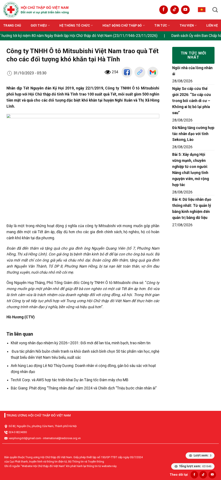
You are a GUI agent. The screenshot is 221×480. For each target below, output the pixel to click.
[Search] (215, 9)
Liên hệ (212, 25)
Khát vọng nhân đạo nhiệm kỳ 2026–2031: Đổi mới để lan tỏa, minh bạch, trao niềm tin (80, 343)
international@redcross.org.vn (62, 438)
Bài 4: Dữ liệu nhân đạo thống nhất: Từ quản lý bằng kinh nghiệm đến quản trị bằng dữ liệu (191, 208)
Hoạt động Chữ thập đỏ (122, 25)
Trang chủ (12, 25)
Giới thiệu (39, 25)
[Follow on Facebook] (163, 9)
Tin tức (160, 25)
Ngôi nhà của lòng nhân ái (192, 71)
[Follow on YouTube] (185, 9)
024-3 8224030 (18, 432)
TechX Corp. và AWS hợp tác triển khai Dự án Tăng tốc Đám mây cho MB (69, 380)
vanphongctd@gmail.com (25, 438)
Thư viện (187, 25)
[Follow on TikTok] (174, 9)
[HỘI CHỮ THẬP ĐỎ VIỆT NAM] (36, 9)
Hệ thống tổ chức (74, 25)
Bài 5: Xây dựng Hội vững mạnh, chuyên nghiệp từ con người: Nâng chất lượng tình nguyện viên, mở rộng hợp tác (190, 169)
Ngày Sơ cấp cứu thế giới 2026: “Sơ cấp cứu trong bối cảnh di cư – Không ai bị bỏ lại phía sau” (191, 100)
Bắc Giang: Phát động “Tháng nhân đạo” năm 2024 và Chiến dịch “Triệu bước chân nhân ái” (84, 388)
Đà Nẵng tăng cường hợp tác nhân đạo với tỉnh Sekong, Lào (193, 134)
